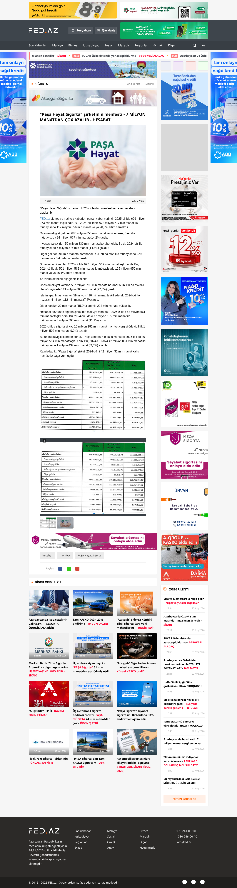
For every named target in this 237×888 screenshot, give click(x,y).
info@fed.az (183, 842)
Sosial (108, 45)
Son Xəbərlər (38, 45)
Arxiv (110, 847)
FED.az (45, 218)
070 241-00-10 (186, 831)
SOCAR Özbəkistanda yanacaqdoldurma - (73, 56)
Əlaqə (78, 847)
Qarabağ (108, 30)
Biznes (72, 45)
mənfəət (65, 555)
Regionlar (141, 45)
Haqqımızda (147, 847)
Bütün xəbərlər (184, 799)
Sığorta (150, 83)
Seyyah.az (83, 30)
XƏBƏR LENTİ (178, 589)
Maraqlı (123, 45)
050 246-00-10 (187, 836)
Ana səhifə (133, 83)
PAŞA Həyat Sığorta (89, 555)
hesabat (47, 555)
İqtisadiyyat (91, 45)
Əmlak (158, 45)
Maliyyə (57, 45)
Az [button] (204, 45)
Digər (172, 45)
